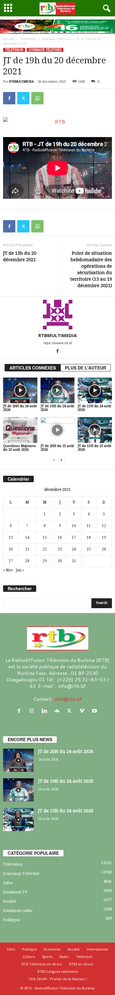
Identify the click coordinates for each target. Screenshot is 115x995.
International (97, 949)
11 (88, 526)
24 (74, 549)
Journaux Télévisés (56, 39)
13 (11, 537)
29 (45, 561)
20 (11, 549)
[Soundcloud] (58, 710)
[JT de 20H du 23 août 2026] (57, 430)
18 (88, 537)
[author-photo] (57, 314)
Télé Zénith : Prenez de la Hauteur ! (57, 978)
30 (60, 561)
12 (104, 526)
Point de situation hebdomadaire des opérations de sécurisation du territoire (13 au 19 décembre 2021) (91, 269)
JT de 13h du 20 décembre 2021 (19, 256)
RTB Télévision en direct (42, 964)
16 (60, 537)
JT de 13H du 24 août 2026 (94, 408)
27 (11, 561)
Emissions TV (15, 892)
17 (74, 537)
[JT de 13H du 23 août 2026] (95, 430)
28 (27, 561)
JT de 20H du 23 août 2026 (57, 448)
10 (74, 526)
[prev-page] (54, 460)
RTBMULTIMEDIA (21, 81)
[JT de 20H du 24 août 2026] (20, 390)
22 (45, 549)
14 (27, 537)
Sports (47, 956)
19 (104, 537)
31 (74, 561)
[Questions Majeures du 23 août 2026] (20, 430)
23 (60, 549)
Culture (29, 956)
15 (45, 537)
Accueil (8, 39)
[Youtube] (95, 710)
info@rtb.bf (68, 698)
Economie (52, 949)
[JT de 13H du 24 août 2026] (95, 390)
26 (104, 549)
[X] (23, 98)
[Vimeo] (83, 710)
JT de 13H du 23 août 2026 (94, 448)
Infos (8, 882)
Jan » (20, 570)
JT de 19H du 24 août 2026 (57, 408)
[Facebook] (9, 98)
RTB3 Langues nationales (57, 971)
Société (9, 901)
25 (88, 549)
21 (27, 549)
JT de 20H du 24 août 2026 (20, 408)
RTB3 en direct (81, 964)
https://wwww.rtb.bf (58, 343)
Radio (64, 956)
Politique (11, 920)
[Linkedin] (45, 710)
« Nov (8, 570)
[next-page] (61, 460)
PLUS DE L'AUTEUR (85, 368)
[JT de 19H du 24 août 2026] (57, 390)
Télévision (28, 39)
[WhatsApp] (37, 98)
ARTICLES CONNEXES (33, 368)
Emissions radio (18, 910)
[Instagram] (33, 710)
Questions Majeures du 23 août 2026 (19, 448)
